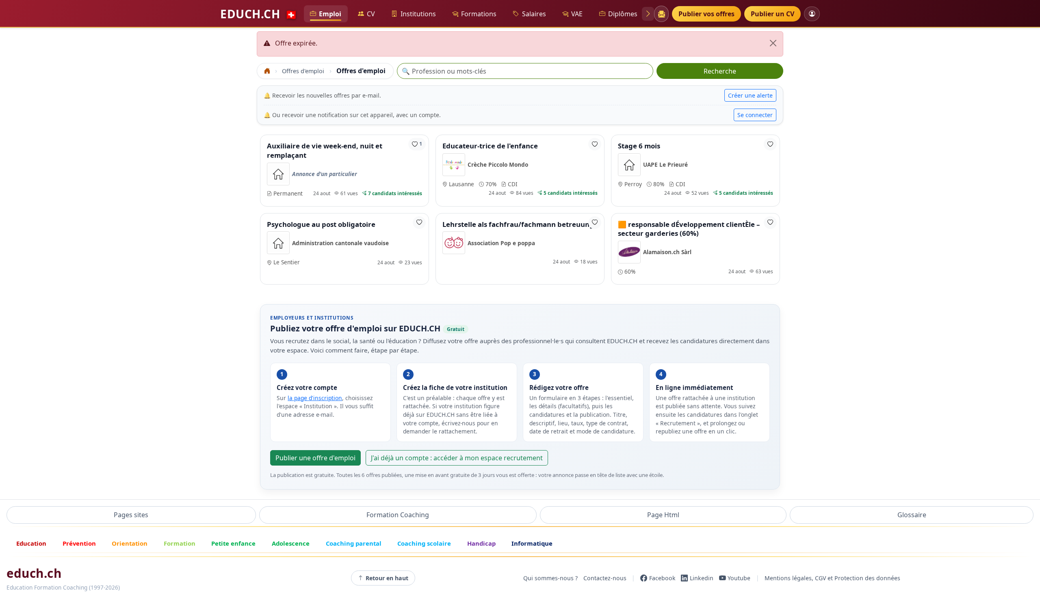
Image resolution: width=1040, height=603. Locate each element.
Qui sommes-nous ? (550, 578)
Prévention (79, 543)
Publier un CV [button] (772, 13)
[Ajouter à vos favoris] (594, 144)
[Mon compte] (812, 14)
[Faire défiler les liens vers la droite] (648, 14)
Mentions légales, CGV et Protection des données (832, 578)
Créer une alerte (750, 95)
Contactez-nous (604, 578)
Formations (478, 13)
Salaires (534, 13)
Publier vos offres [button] (706, 13)
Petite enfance (233, 543)
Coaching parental (353, 543)
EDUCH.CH (258, 14)
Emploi (330, 13)
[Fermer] (773, 43)
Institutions (418, 13)
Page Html (663, 514)
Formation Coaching (397, 514)
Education (31, 543)
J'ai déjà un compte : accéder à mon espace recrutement (457, 457)
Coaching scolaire (424, 543)
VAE (577, 13)
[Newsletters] (661, 14)
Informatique (531, 543)
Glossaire (911, 514)
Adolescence (291, 543)
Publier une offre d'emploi (315, 457)
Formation (179, 543)
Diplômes (622, 13)
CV (371, 13)
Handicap (481, 543)
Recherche (720, 71)
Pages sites (131, 514)
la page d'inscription (315, 398)
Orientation (129, 543)
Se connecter (755, 115)
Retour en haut (387, 578)
